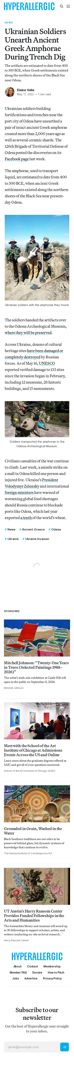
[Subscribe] (64, 1047)
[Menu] (68, 6)
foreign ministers (19, 492)
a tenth (26, 517)
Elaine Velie (25, 90)
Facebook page (17, 158)
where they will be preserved (28, 332)
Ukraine (13, 539)
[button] (52, 966)
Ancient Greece (33, 529)
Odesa (56, 529)
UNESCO (47, 363)
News (9, 22)
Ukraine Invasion (37, 539)
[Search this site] (61, 6)
